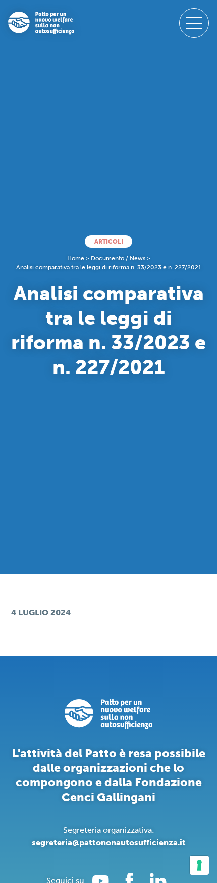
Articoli (108, 241)
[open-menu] (194, 23)
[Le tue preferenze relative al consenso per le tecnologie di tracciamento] (199, 865)
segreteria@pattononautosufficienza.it (109, 842)
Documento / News (118, 258)
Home (75, 258)
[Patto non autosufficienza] (41, 23)
